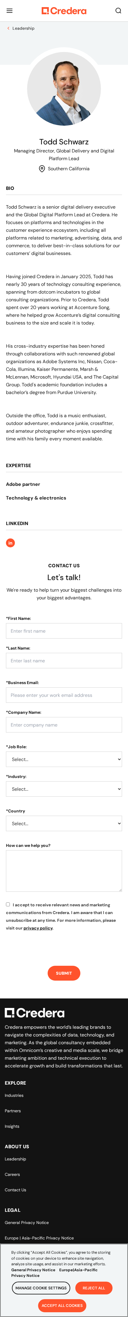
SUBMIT (64, 973)
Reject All (94, 1288)
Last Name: (18, 648)
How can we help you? (28, 845)
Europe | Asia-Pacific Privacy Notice (39, 1238)
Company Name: (23, 712)
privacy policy (38, 928)
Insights (12, 1126)
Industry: (16, 776)
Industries (14, 1095)
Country (15, 811)
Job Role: (16, 746)
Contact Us (15, 1189)
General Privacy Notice (27, 1222)
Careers (12, 1174)
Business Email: (22, 682)
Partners (13, 1110)
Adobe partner (23, 484)
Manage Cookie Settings (41, 1288)
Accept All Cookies (62, 1305)
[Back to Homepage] (64, 10)
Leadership (15, 1159)
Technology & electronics (36, 498)
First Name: (18, 618)
